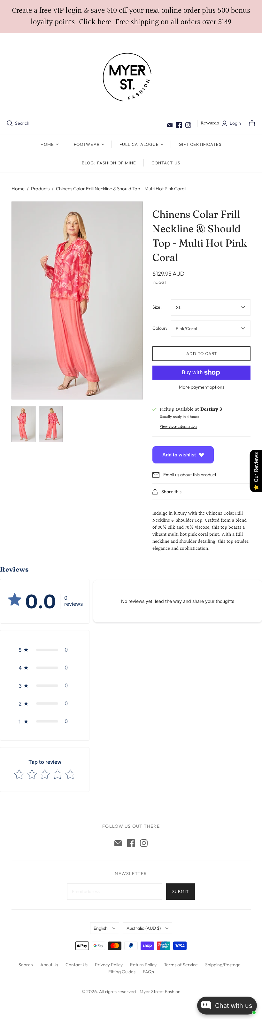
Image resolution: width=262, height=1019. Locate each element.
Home (18, 189)
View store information (178, 427)
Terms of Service (181, 965)
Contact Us (165, 162)
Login (235, 123)
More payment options (201, 387)
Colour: (159, 328)
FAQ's (148, 972)
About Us (49, 965)
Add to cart (201, 353)
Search (22, 123)
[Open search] (10, 123)
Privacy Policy (109, 965)
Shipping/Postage (223, 965)
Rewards (210, 123)
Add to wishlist (179, 454)
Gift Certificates (200, 144)
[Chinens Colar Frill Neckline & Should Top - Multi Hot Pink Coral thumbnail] (23, 424)
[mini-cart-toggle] (252, 123)
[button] (44, 649)
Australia (144, 928)
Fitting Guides (121, 972)
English (101, 928)
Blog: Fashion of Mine (109, 162)
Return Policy (143, 965)
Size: (157, 307)
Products (40, 189)
